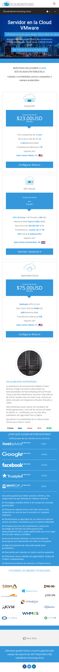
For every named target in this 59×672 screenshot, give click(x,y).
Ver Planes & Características (28, 49)
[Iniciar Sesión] (48, 11)
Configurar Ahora (28, 164)
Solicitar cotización (28, 251)
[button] (54, 4)
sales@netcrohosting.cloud (18, 11)
